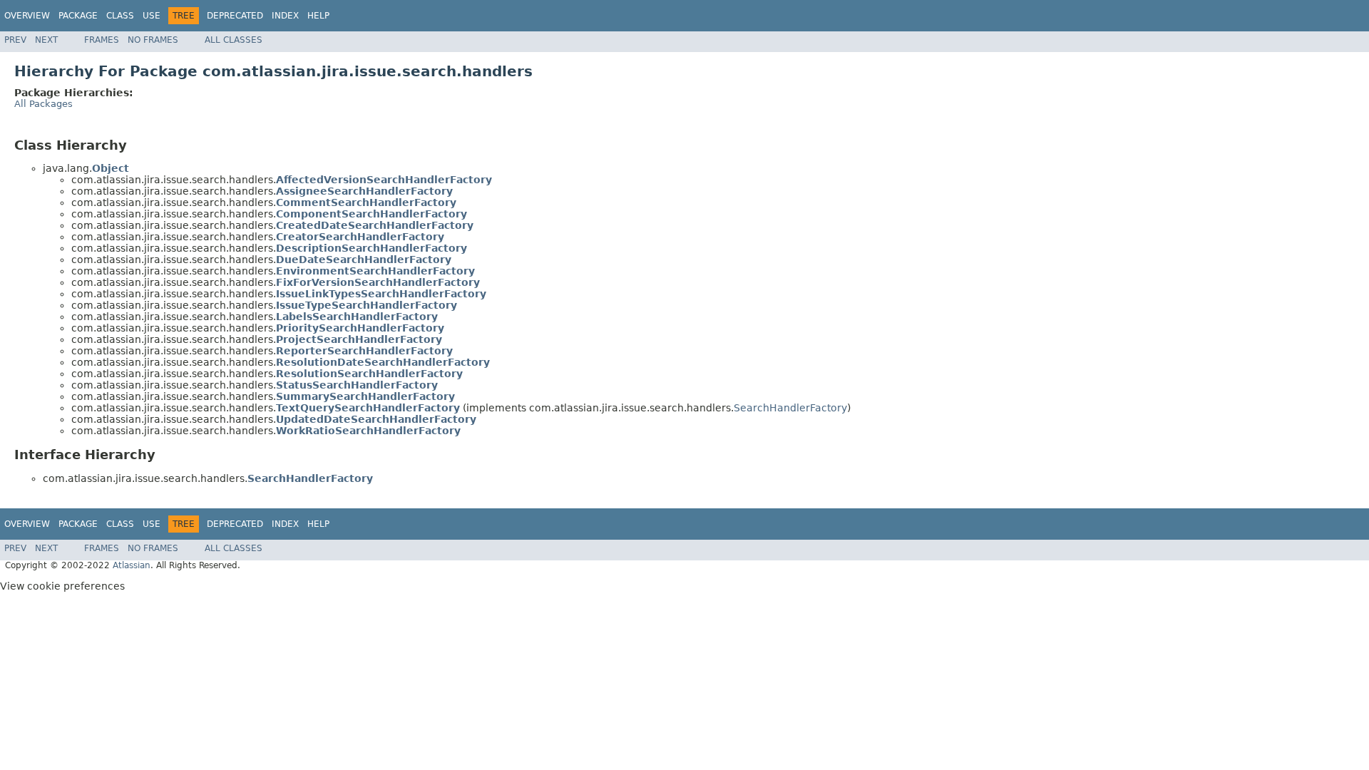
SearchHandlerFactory (790, 408)
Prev (15, 40)
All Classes (233, 40)
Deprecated (235, 16)
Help (318, 16)
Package (78, 16)
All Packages (43, 103)
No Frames (153, 40)
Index (285, 16)
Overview (27, 16)
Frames (101, 40)
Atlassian (131, 565)
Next (46, 40)
